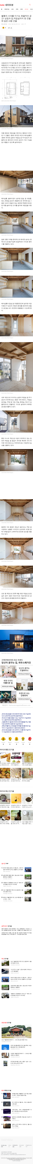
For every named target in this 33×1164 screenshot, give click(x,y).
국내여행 (5, 878)
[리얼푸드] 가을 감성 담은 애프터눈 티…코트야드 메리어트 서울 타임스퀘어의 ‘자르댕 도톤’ (16, 780)
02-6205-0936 (5, 1154)
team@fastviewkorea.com (22, 1154)
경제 (21, 9)
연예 (17, 9)
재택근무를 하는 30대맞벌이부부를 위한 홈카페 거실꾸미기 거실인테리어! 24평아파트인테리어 (16, 727)
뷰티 (12, 9)
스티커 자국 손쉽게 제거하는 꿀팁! (27, 779)
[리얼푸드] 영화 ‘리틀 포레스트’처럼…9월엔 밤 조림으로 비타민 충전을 (16, 823)
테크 (13, 1097)
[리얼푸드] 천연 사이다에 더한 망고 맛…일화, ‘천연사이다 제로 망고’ (16, 806)
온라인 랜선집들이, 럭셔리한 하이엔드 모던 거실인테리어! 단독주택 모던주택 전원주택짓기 (16, 715)
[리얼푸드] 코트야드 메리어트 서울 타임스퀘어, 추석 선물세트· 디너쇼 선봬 (5, 806)
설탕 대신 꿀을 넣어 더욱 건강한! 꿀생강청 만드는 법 (27, 764)
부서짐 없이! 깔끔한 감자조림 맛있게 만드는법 (5, 780)
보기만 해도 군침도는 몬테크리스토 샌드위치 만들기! (5, 764)
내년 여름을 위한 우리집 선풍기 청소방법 (27, 823)
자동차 (4, 886)
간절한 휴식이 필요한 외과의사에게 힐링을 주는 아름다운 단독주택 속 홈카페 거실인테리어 (16, 723)
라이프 (26, 9)
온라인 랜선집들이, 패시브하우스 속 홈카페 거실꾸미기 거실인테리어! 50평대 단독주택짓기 (16, 731)
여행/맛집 (6, 9)
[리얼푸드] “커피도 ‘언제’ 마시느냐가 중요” (27, 806)
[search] (30, 4)
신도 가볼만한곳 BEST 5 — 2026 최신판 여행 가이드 (14, 1039)
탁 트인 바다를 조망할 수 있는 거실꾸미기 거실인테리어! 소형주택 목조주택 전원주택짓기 (16, 719)
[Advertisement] (16, 156)
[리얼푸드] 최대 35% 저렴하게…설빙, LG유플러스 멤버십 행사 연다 (16, 764)
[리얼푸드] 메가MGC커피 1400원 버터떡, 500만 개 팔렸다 (5, 823)
